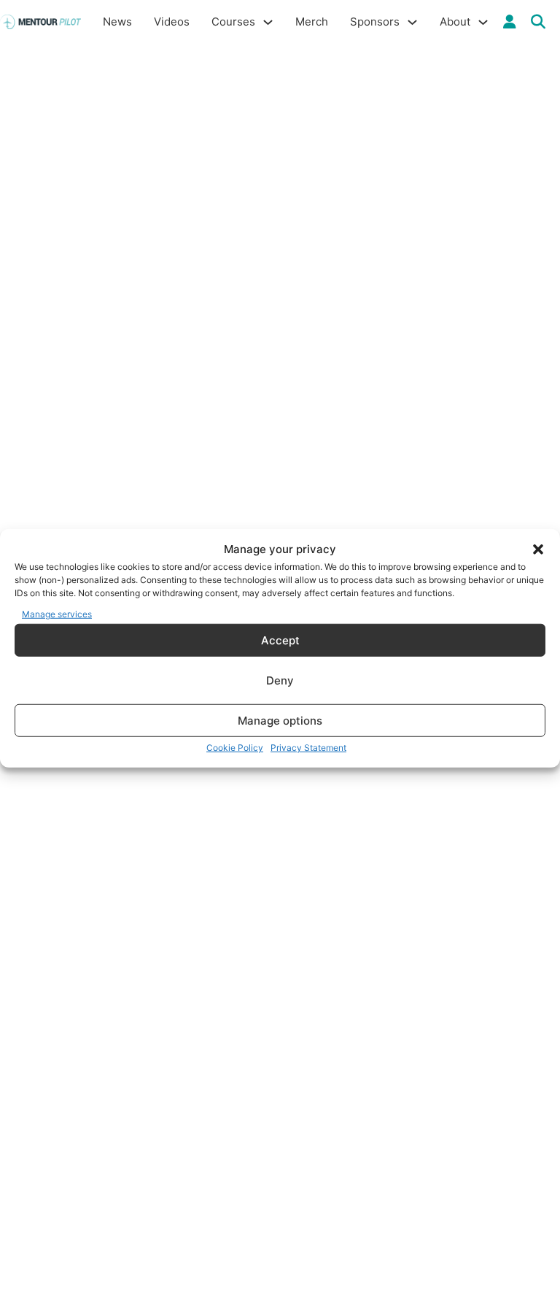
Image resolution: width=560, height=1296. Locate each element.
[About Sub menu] (483, 22)
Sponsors (375, 21)
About (455, 21)
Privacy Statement (308, 747)
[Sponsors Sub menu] (412, 22)
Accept (280, 640)
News (117, 21)
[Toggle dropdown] (509, 22)
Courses (233, 21)
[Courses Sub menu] (267, 22)
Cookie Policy (234, 747)
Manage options (280, 720)
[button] (538, 549)
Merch (311, 21)
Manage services (57, 613)
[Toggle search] (538, 21)
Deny (280, 680)
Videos (172, 21)
